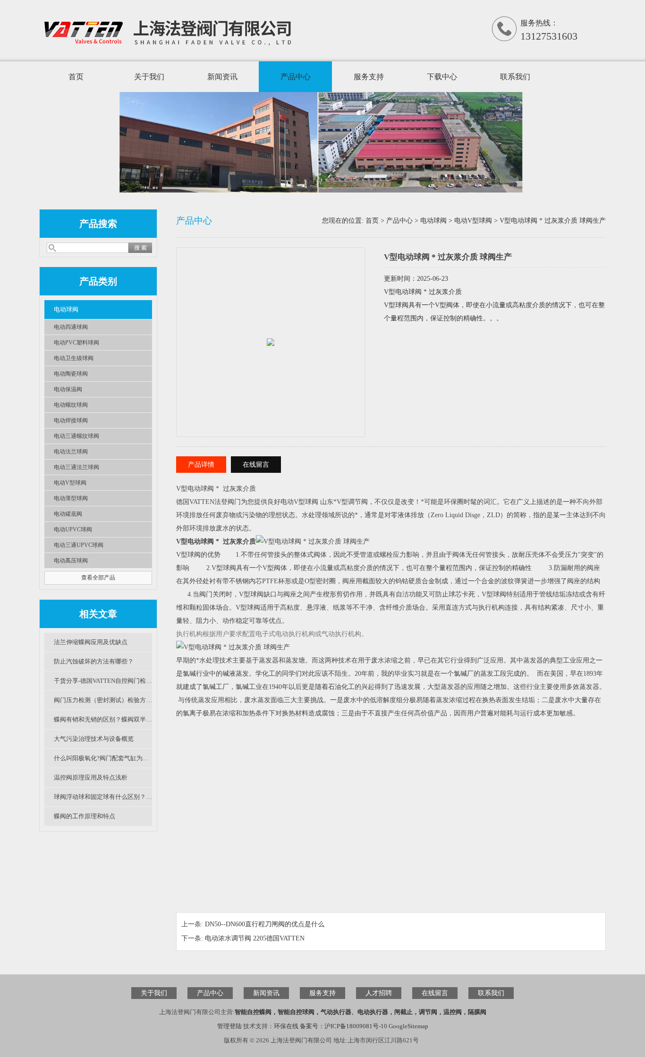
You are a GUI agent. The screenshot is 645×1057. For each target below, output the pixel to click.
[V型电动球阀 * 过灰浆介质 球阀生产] (270, 332)
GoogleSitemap (408, 1026)
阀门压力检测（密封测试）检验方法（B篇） (103, 700)
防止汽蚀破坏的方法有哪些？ (94, 661)
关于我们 (149, 77)
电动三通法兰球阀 (76, 467)
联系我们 (515, 77)
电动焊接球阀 (71, 420)
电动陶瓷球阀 (71, 373)
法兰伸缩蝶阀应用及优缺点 (90, 642)
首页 (76, 77)
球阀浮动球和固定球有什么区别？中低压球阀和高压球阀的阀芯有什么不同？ (103, 796)
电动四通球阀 (71, 327)
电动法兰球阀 (71, 451)
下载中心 (442, 77)
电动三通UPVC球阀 (78, 545)
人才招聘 (378, 993)
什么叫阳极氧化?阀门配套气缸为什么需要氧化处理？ (103, 758)
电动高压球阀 (71, 560)
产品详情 (201, 464)
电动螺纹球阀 (71, 405)
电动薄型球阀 (71, 498)
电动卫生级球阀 (73, 358)
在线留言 (256, 464)
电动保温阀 (68, 389)
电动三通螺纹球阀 (76, 436)
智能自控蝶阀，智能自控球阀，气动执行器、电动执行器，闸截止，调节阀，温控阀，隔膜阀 (360, 1011)
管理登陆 (229, 1026)
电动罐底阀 (68, 514)
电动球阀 (66, 309)
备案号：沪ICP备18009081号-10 (343, 1026)
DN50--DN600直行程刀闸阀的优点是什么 (264, 924)
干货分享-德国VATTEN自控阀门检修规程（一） (103, 680)
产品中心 (295, 77)
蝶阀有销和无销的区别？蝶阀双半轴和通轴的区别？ (103, 719)
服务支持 (369, 77)
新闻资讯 (222, 77)
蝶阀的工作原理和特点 (84, 816)
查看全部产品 (98, 577)
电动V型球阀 (70, 482)
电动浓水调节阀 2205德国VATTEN (255, 938)
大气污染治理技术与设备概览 (94, 738)
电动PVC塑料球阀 (76, 342)
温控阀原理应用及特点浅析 (90, 777)
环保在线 (286, 1026)
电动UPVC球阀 (73, 529)
